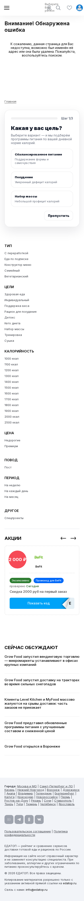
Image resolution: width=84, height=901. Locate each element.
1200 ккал (11, 370)
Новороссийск (47, 797)
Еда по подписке (16, 259)
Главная (10, 101)
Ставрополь (63, 800)
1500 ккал (11, 387)
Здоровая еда (14, 294)
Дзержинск (71, 790)
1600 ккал (11, 393)
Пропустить (58, 216)
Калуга (9, 797)
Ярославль (67, 804)
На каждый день (16, 491)
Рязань (36, 800)
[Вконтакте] (39, 819)
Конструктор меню (17, 264)
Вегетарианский (16, 276)
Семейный (12, 270)
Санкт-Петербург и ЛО (56, 786)
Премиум (11, 446)
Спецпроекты (14, 518)
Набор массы (14, 329)
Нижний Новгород (30, 790)
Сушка (9, 340)
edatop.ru (69, 883)
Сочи (47, 800)
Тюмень (31, 804)
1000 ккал (11, 358)
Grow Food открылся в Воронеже (32, 746)
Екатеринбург (64, 793)
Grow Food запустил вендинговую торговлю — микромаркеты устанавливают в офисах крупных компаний (42, 661)
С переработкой (16, 253)
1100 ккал (11, 364)
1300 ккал (11, 376)
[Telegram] (19, 819)
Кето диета (12, 323)
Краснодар (25, 797)
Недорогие (12, 440)
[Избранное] (69, 8)
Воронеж (53, 790)
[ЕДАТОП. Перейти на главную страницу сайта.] (20, 8)
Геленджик (44, 793)
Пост (7, 467)
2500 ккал (11, 422)
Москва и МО (27, 786)
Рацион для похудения (20, 311)
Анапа (10, 793)
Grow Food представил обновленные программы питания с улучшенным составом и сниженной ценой (35, 727)
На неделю (12, 485)
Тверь (8, 804)
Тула (19, 804)
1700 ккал (11, 399)
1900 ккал (11, 411)
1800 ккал (11, 405)
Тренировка (13, 335)
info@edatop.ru (36, 889)
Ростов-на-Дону (16, 800)
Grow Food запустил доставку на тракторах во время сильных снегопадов (42, 682)
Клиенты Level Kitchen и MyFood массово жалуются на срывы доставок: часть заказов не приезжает (39, 704)
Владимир (25, 793)
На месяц (11, 497)
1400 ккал (11, 381)
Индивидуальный (16, 300)
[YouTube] (8, 819)
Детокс (9, 317)
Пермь (65, 797)
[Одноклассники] (29, 819)
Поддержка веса (16, 306)
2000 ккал (11, 416)
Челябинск (48, 804)
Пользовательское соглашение (27, 831)
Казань (9, 790)
